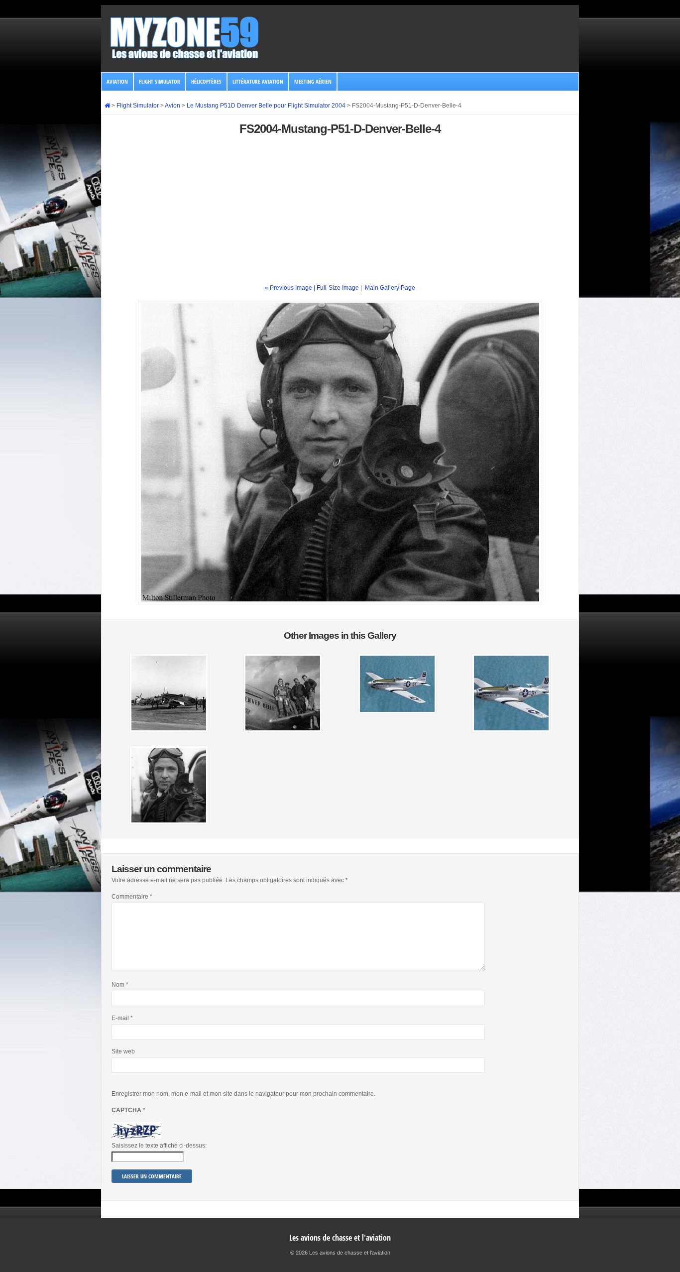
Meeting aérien (313, 81)
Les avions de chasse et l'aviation (340, 1237)
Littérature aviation (257, 81)
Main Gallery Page (390, 287)
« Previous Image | (291, 287)
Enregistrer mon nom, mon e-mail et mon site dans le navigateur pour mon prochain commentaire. (243, 1093)
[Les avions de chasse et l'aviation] (185, 57)
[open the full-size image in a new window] (340, 602)
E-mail (122, 1018)
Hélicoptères (206, 81)
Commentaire (132, 896)
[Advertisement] (340, 213)
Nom (120, 984)
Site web (123, 1051)
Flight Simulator (159, 81)
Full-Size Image (338, 287)
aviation (117, 81)
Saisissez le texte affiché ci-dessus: (159, 1145)
